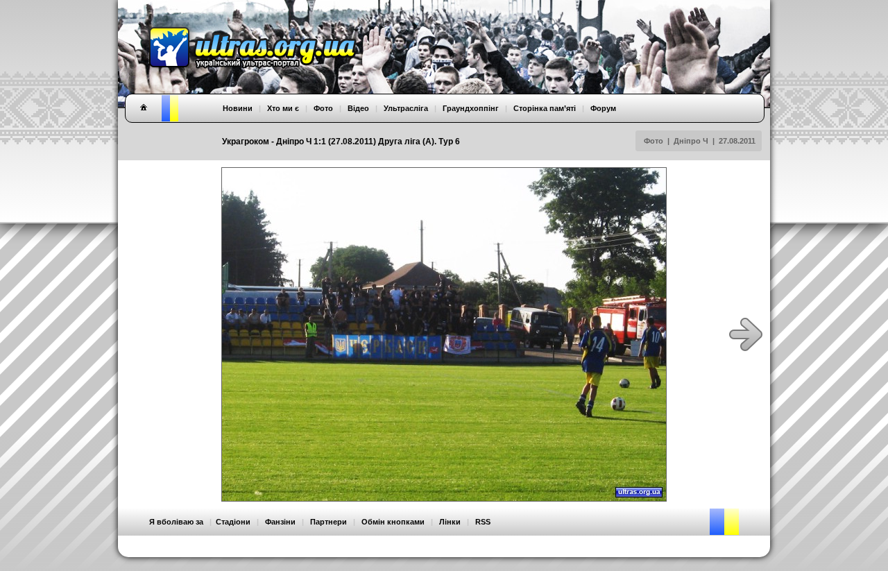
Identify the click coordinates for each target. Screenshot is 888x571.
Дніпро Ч (691, 141)
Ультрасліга (406, 108)
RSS (482, 522)
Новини (238, 108)
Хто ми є (283, 108)
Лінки (450, 522)
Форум (603, 108)
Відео (358, 108)
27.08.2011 (737, 141)
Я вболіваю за (176, 522)
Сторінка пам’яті (544, 108)
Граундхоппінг (471, 108)
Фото (653, 141)
